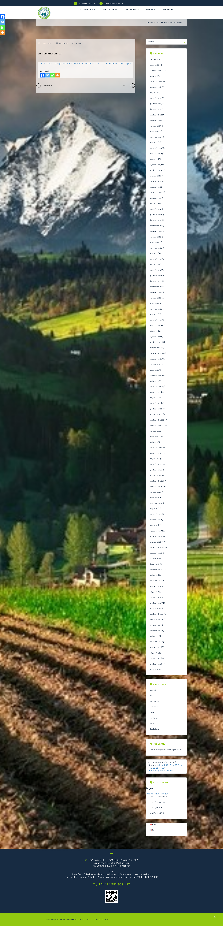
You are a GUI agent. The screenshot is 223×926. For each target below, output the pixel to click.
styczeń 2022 (155, 337)
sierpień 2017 (155, 625)
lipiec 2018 (154, 564)
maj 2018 (154, 575)
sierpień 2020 (155, 431)
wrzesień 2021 (156, 359)
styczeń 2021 (155, 403)
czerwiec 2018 (156, 570)
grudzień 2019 (156, 470)
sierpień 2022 (155, 298)
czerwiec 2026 (156, 70)
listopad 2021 (155, 348)
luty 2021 (153, 398)
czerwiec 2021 (156, 376)
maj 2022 (153, 314)
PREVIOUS (48, 85)
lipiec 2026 (154, 65)
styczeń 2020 (155, 464)
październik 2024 (157, 181)
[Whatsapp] (52, 75)
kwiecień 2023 (156, 259)
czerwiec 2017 (156, 631)
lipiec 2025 (154, 131)
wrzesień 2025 (156, 120)
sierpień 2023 (155, 237)
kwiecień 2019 (156, 514)
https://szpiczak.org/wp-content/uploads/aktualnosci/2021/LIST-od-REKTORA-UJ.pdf (85, 63)
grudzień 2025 (156, 104)
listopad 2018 (155, 542)
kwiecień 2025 (156, 148)
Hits (157, 794)
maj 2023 (153, 253)
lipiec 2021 (154, 370)
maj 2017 (153, 636)
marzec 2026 (155, 87)
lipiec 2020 (154, 437)
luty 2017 (153, 653)
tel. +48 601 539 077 (87, 3)
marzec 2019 (155, 520)
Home (150, 22)
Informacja (154, 701)
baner (152, 712)
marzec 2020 (155, 453)
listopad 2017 (155, 608)
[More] (57, 75)
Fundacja (78, 43)
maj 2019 (153, 509)
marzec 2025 (155, 154)
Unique (165, 794)
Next (125, 85)
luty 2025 (154, 159)
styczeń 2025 (155, 165)
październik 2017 (157, 614)
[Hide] (1, 37)
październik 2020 (157, 420)
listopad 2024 (155, 176)
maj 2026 (154, 76)
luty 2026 (154, 93)
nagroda (153, 690)
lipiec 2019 (154, 498)
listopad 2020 (155, 414)
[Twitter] (47, 75)
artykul (153, 723)
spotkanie (154, 718)
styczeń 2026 (155, 98)
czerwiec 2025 (156, 137)
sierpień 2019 (155, 492)
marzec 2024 (155, 198)
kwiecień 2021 (156, 387)
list (151, 696)
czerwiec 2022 (156, 309)
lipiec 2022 (154, 303)
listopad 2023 (155, 220)
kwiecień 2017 (156, 642)
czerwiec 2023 (156, 248)
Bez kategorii (155, 729)
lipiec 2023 (154, 242)
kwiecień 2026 (156, 82)
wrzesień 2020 (156, 425)
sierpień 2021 (155, 364)
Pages (149, 794)
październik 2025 (157, 115)
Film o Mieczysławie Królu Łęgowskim (166, 750)
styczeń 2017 (155, 658)
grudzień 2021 (156, 342)
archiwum (162, 22)
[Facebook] (42, 75)
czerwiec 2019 (156, 503)
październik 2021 (157, 353)
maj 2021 (153, 381)
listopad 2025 (155, 109)
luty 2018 (154, 592)
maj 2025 (153, 143)
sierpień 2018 (155, 559)
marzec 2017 (155, 647)
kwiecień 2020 (156, 448)
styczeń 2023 (155, 270)
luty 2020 (154, 459)
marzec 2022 (155, 326)
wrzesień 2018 (156, 553)
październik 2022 (157, 287)
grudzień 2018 (156, 536)
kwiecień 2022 (156, 320)
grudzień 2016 (156, 664)
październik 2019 (157, 481)
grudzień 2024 (156, 170)
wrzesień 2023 (156, 231)
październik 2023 (157, 226)
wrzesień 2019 (156, 486)
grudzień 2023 (156, 215)
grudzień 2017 (156, 603)
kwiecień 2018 (156, 581)
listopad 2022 (155, 281)
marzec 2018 (155, 586)
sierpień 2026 (155, 59)
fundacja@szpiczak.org (114, 3)
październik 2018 (157, 547)
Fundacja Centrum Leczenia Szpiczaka (88, 919)
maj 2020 (154, 442)
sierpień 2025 (155, 126)
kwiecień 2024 (156, 192)
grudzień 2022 (156, 276)
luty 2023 (154, 265)
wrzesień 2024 (156, 187)
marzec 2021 (155, 392)
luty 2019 (154, 525)
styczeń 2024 (155, 209)
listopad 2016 (155, 669)
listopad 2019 (155, 475)
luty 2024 (154, 204)
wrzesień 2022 (156, 292)
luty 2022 (154, 331)
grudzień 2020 (156, 409)
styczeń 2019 (155, 531)
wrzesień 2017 (156, 620)
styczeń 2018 (155, 597)
